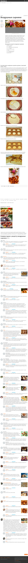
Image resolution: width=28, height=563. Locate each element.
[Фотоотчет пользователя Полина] (24, 493)
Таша (4, 518)
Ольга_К (4, 264)
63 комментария (25, 15)
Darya (4, 376)
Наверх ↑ (26, 554)
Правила (2, 557)
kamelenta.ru (17, 560)
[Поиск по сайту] (27, 1)
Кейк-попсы (3, 227)
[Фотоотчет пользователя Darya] (24, 378)
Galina (6, 541)
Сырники (2, 15)
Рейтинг (5, 557)
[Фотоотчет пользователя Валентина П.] (24, 449)
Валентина (4, 256)
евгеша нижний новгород (7, 482)
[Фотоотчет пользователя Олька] (24, 332)
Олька (4, 473)
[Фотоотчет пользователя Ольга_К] (24, 502)
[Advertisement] (14, 9)
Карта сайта (8, 557)
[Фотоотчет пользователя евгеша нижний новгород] (24, 484)
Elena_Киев (4, 396)
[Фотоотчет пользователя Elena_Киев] (24, 398)
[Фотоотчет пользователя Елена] (24, 274)
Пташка (4, 413)
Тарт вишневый (4, 220)
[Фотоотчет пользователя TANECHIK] (24, 290)
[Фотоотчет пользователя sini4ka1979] (24, 458)
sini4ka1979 (4, 456)
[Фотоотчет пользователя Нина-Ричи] (24, 433)
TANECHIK (8, 206)
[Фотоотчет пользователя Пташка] (24, 415)
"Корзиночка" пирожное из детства (6, 213)
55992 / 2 (2, 27)
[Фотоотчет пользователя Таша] (24, 520)
